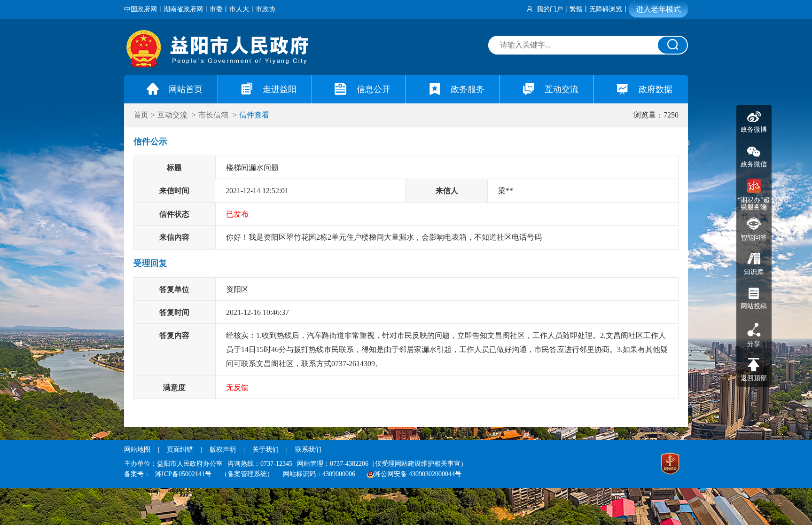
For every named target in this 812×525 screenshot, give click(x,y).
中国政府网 (140, 9)
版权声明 (223, 449)
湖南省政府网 (183, 9)
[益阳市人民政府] (218, 66)
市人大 (239, 9)
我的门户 (550, 9)
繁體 (576, 9)
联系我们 (308, 449)
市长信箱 (214, 115)
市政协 (265, 9)
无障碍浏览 (605, 9)
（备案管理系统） (247, 474)
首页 (140, 115)
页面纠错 (181, 449)
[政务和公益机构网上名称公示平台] (670, 465)
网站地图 (137, 449)
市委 (216, 9)
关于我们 (265, 449)
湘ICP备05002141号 (183, 474)
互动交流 (173, 115)
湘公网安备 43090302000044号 (417, 474)
